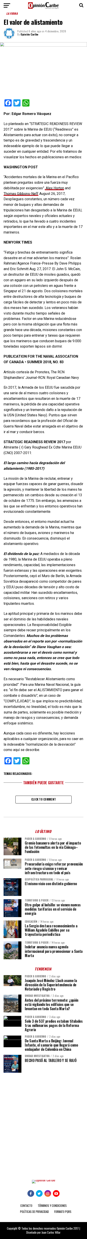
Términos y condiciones (52, 1206)
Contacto (26, 1206)
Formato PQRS (62, 1212)
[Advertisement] (43, 1122)
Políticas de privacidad (34, 1212)
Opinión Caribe (29, 34)
